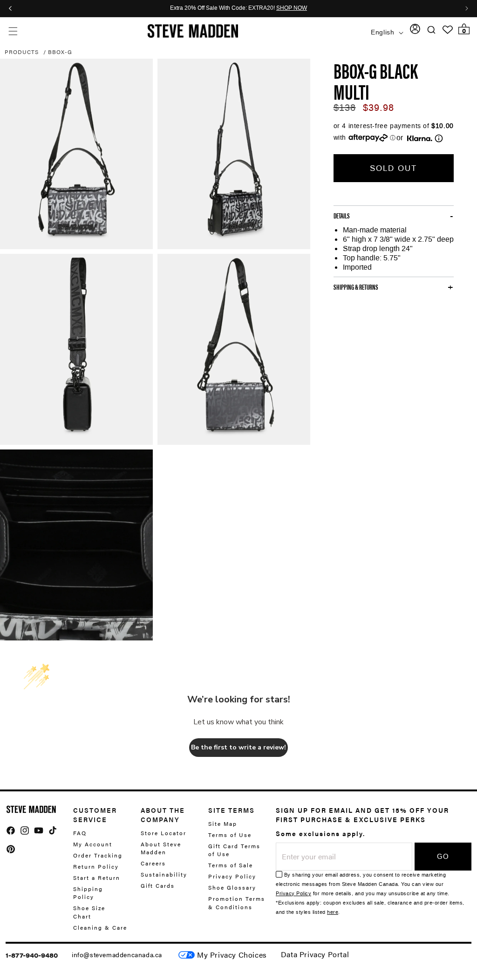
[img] (11, 830)
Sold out (393, 168)
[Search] (431, 30)
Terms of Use (230, 834)
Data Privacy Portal (315, 954)
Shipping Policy (88, 893)
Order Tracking (98, 855)
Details (342, 216)
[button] (13, 31)
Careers (153, 863)
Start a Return (96, 877)
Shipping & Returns (356, 287)
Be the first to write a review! (238, 747)
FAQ (80, 833)
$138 (345, 107)
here (332, 912)
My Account (92, 844)
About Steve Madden (161, 848)
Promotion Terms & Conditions (236, 902)
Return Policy (96, 866)
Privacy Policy (232, 876)
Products (22, 52)
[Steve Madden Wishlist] (448, 29)
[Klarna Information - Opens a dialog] (419, 138)
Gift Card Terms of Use (234, 850)
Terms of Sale (230, 865)
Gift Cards (158, 885)
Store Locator (163, 833)
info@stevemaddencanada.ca (117, 954)
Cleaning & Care (100, 927)
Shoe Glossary (232, 887)
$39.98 (378, 107)
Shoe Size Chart (89, 912)
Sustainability (164, 874)
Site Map (222, 824)
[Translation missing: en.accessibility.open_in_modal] (76, 154)
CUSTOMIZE (232, 955)
